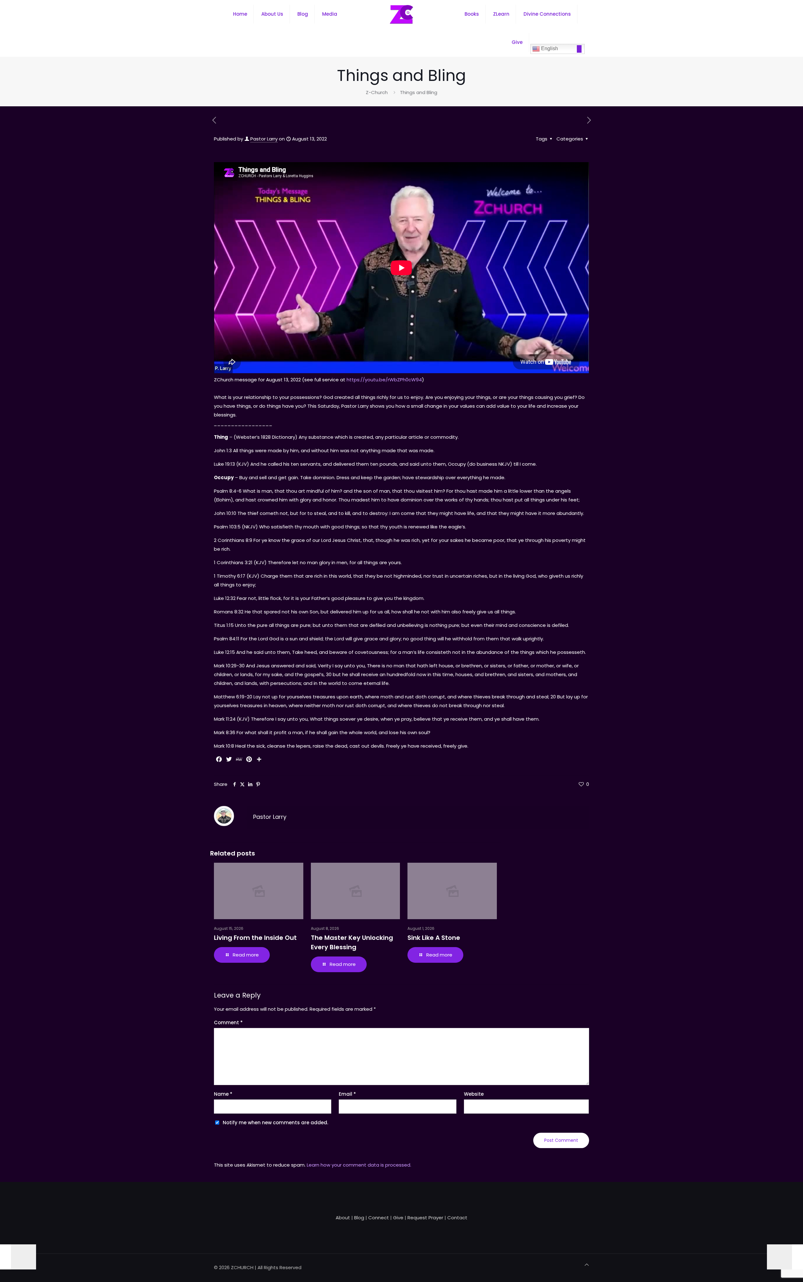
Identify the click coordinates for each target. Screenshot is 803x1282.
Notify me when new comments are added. (275, 1122)
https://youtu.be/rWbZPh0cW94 (383, 379)
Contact (457, 1217)
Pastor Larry (264, 138)
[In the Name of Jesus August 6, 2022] (18, 1256)
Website (474, 1094)
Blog (359, 1217)
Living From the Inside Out (255, 937)
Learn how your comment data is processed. (359, 1165)
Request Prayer (425, 1217)
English (549, 48)
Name (223, 1094)
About (343, 1217)
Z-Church (377, 92)
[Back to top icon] (586, 1264)
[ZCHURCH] (401, 14)
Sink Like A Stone (433, 937)
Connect (378, 1217)
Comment (228, 1022)
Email (347, 1094)
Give (398, 1217)
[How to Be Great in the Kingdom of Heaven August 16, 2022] (785, 1256)
